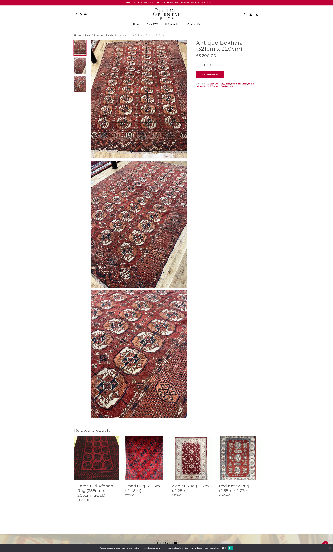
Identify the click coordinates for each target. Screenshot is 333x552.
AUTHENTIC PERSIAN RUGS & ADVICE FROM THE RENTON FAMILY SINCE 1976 (166, 2)
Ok (230, 548)
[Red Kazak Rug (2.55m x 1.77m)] (238, 458)
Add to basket (210, 74)
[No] (329, 548)
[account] (250, 14)
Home (77, 35)
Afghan (210, 84)
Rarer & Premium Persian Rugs (103, 35)
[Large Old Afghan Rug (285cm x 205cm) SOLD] (96, 458)
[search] (244, 14)
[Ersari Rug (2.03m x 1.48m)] (143, 458)
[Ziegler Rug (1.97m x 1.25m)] (191, 458)
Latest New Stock (239, 84)
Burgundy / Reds (222, 84)
